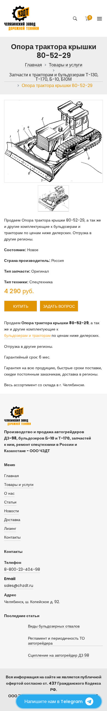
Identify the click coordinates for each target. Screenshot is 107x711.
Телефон (12, 562)
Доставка (12, 519)
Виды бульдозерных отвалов (54, 626)
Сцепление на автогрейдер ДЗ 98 (58, 655)
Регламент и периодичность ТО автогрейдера (56, 641)
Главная (33, 65)
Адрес (10, 595)
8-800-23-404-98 (22, 569)
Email (9, 578)
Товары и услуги (65, 65)
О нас (9, 493)
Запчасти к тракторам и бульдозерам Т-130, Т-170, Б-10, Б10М (53, 77)
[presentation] (53, 198)
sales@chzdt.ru (18, 585)
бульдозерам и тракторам (27, 335)
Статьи (10, 502)
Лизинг (10, 528)
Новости (11, 511)
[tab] (53, 198)
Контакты (12, 537)
